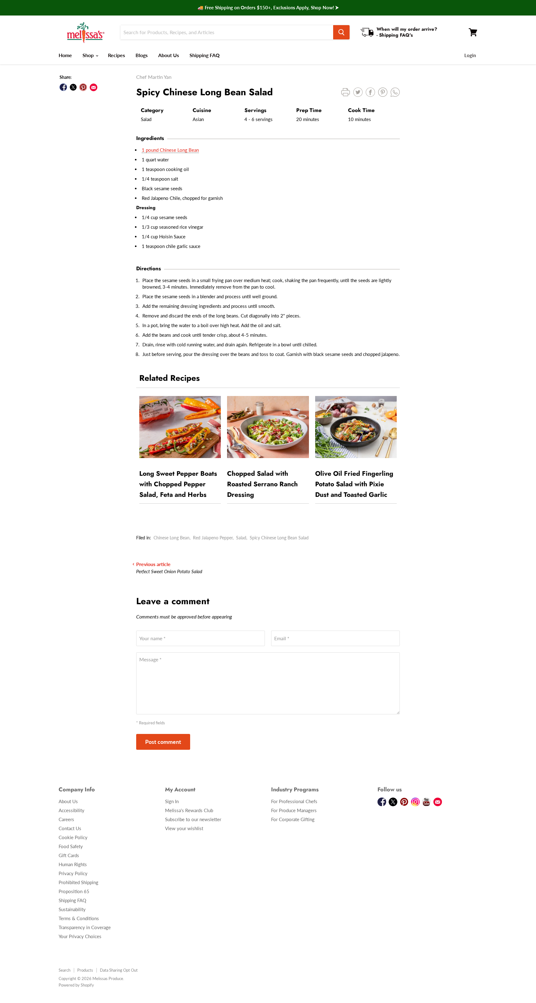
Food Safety (71, 846)
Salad (241, 537)
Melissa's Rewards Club (189, 810)
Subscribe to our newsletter (193, 819)
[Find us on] (93, 87)
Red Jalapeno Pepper (213, 537)
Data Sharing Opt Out (119, 970)
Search (64, 970)
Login (470, 55)
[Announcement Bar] (268, 8)
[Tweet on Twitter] (73, 87)
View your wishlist (184, 828)
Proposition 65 (74, 891)
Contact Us (70, 828)
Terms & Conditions (79, 918)
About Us (168, 55)
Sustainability (72, 909)
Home (65, 55)
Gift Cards (69, 855)
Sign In (172, 801)
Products (85, 970)
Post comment (163, 741)
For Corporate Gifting (293, 819)
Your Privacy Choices (80, 936)
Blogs (142, 55)
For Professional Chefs (294, 801)
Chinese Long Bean (172, 537)
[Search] (341, 32)
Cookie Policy (73, 837)
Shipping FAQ (205, 55)
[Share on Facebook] (63, 87)
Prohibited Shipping (78, 882)
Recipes (116, 55)
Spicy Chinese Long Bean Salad (279, 537)
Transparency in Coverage (85, 927)
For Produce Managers (294, 810)
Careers (66, 819)
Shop (89, 55)
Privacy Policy (73, 873)
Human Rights (73, 864)
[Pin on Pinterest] (83, 87)
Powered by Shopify (76, 985)
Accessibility (71, 810)
